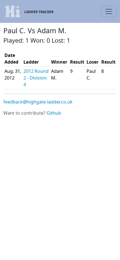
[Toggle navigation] (109, 11)
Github (54, 113)
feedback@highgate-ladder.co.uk (38, 102)
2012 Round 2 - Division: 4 (36, 78)
